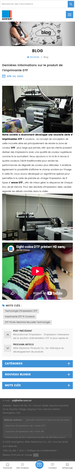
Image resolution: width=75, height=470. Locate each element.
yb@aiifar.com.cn (21, 400)
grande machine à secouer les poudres (47, 420)
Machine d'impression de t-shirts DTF (25, 426)
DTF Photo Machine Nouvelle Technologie (27, 322)
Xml (21, 450)
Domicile (34, 57)
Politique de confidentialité (41, 450)
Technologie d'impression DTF (21, 311)
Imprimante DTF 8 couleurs (20, 316)
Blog (46, 57)
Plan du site (9, 450)
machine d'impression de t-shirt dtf (24, 431)
